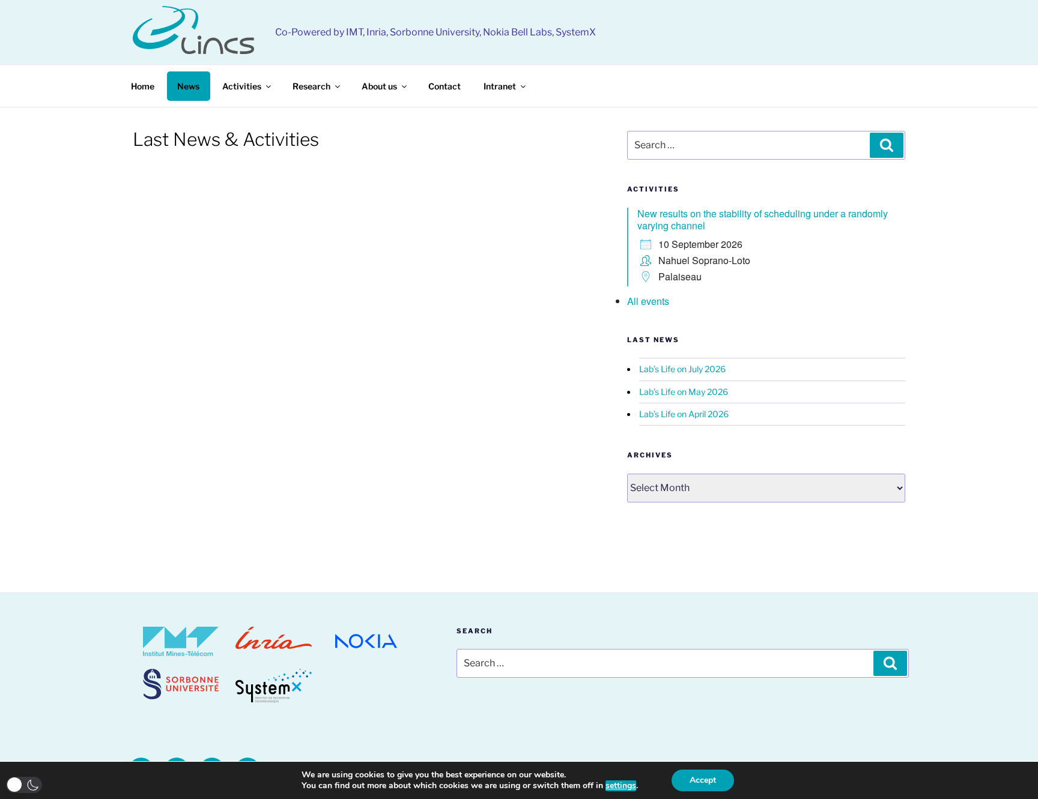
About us (379, 86)
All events (648, 301)
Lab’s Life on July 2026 (682, 369)
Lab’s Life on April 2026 (684, 414)
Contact (444, 86)
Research (311, 86)
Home (142, 86)
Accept (703, 780)
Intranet (500, 86)
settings (621, 785)
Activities (241, 86)
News (188, 86)
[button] (24, 785)
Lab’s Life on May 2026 (683, 392)
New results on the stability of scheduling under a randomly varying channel (762, 219)
